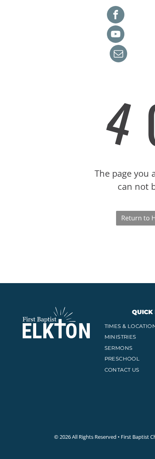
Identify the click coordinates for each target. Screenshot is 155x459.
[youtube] (115, 35)
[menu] (143, 12)
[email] (118, 54)
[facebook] (115, 15)
